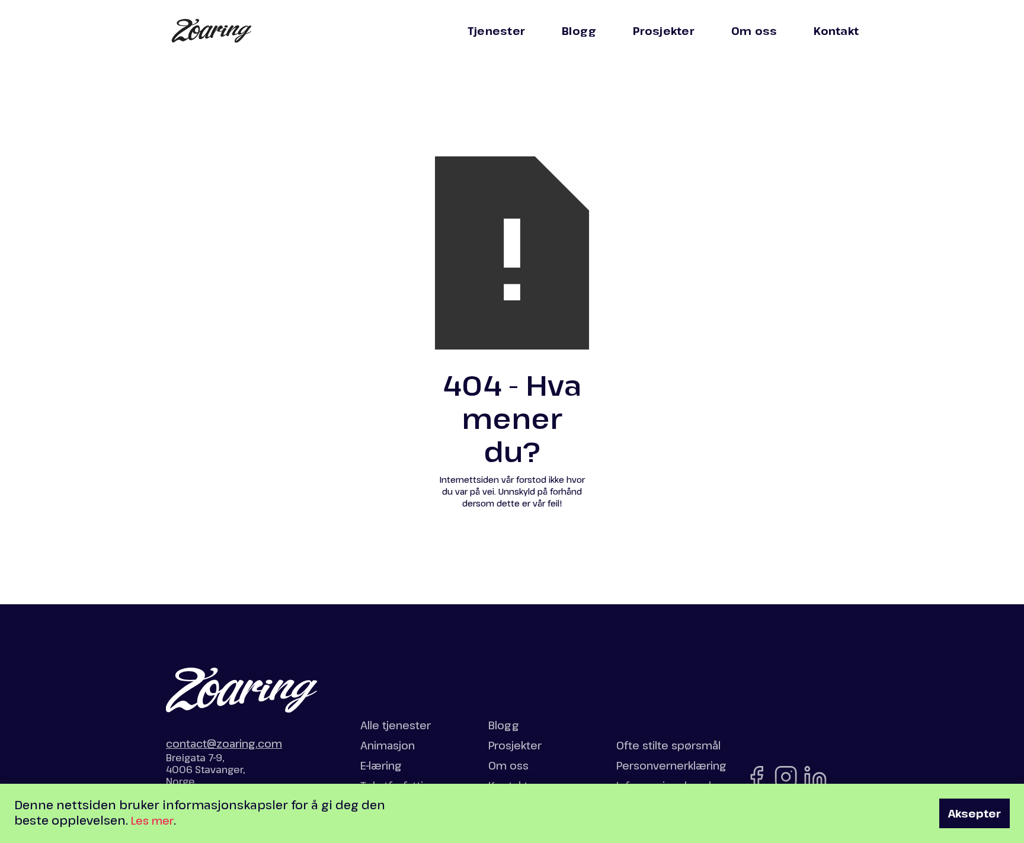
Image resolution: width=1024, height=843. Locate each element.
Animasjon (387, 745)
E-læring (381, 765)
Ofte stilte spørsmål (668, 745)
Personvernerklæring (671, 765)
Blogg (579, 31)
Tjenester (496, 31)
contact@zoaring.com (224, 743)
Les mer (152, 820)
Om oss (754, 31)
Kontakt (836, 31)
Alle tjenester (395, 725)
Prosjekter (664, 31)
